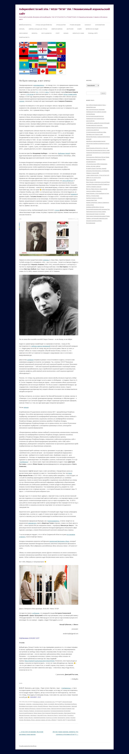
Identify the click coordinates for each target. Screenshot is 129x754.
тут (37, 92)
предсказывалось (53, 521)
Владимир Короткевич (26, 706)
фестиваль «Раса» (29, 720)
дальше (26, 407)
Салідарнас (24, 462)
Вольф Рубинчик (43, 706)
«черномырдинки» (37, 704)
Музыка (66, 33)
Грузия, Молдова (75, 25)
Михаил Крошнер (24, 715)
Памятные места (24, 37)
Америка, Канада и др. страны (38, 29)
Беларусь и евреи (38, 702)
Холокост (88, 25)
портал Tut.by (63, 715)
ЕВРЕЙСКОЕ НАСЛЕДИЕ (92, 29)
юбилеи (53, 720)
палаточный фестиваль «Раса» (59, 541)
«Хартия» (29, 704)
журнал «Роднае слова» (43, 708)
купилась (46, 260)
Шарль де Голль (46, 720)
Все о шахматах (47, 33)
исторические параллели (42, 711)
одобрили (30, 360)
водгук (35, 706)
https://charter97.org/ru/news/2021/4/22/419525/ (40, 661)
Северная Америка (57, 29)
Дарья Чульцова (54, 706)
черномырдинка (39, 85)
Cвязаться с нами (78, 33)
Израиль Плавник (28, 711)
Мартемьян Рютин (69, 713)
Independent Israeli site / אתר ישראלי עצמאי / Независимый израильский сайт (64, 11)
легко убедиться (67, 180)
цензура (38, 720)
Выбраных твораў (64, 153)
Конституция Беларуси (26, 713)
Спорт (57, 33)
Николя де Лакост (52, 715)
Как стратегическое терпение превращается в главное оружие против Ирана (96, 112)
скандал (21, 101)
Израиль (22, 29)
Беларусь (34, 33)
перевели (74, 194)
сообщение (35, 613)
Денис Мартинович (65, 706)
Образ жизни (23, 33)
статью (56, 210)
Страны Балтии (61, 25)
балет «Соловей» (49, 704)
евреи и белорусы (30, 708)
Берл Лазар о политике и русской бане (98, 182)
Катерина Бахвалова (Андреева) (60, 711)
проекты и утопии (51, 717)
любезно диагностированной (40, 346)
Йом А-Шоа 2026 (91, 180)
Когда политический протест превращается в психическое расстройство (95, 118)
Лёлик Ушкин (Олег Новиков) (42, 713)
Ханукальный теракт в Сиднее (95, 214)
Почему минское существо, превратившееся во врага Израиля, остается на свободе (97, 127)
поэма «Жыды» (28, 717)
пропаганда (61, 717)
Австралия (70, 29)
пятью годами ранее (70, 94)
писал (70, 473)
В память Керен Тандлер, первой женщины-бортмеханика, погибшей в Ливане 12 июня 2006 (97, 171)
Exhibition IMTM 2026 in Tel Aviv (95, 207)
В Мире (80, 29)
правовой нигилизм (40, 717)
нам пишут (33, 715)
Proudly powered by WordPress (27, 746)
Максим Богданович (57, 713)
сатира (67, 717)
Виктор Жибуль (59, 704)
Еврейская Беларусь (25, 25)
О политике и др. (50, 702)
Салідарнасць (66, 688)
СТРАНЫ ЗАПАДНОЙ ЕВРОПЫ (44, 25)
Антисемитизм (100, 25)
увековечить (32, 523)
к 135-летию (30, 94)
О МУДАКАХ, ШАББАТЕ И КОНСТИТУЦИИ (97, 123)
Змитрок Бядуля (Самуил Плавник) (61, 708)
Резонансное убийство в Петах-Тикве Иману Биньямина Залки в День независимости (97, 159)
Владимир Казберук (71, 704)
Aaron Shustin (71, 720)
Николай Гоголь (42, 715)
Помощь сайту (93, 33)
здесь (47, 92)
